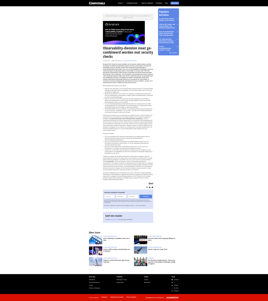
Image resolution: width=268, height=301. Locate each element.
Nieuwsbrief (147, 282)
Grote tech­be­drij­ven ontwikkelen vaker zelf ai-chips (116, 239)
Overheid (150, 258)
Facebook (176, 279)
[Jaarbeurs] (171, 297)
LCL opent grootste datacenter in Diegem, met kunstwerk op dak (166, 40)
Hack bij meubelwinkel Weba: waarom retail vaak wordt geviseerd (166, 33)
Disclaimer (104, 297)
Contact (146, 279)
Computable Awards (94, 282)
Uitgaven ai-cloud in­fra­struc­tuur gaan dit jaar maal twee (116, 261)
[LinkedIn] (150, 187)
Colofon (91, 285)
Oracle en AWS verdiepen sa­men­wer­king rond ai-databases (116, 250)
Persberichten (120, 282)
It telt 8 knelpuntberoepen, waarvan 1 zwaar (165, 48)
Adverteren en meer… (122, 279)
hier (134, 205)
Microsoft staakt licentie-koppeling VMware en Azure (161, 239)
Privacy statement (131, 297)
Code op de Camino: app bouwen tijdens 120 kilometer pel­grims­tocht (167, 26)
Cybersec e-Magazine (94, 288)
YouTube (176, 288)
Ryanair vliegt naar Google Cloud (157, 249)
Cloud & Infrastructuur (130, 60)
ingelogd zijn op (114, 219)
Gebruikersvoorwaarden (116, 297)
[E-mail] (147, 187)
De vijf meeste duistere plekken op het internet (166, 19)
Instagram (176, 290)
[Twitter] (152, 187)
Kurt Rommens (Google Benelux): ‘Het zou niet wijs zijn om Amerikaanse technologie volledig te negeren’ (161, 262)
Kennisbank (92, 279)
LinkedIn (176, 285)
